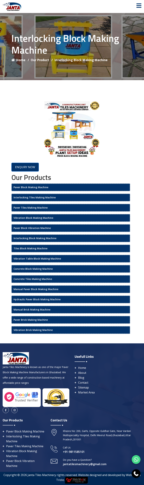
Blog (81, 378)
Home (22, 60)
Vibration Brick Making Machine (33, 330)
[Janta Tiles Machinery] (12, 6)
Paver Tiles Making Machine (31, 207)
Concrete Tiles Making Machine (33, 279)
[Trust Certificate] (56, 397)
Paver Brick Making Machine (31, 319)
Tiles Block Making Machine (30, 248)
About (82, 373)
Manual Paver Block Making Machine (36, 289)
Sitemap (83, 387)
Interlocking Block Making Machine (80, 60)
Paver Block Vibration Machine (32, 228)
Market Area (86, 392)
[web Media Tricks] (76, 480)
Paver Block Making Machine (31, 187)
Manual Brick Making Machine (32, 309)
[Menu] (138, 5)
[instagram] (14, 410)
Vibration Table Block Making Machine (37, 258)
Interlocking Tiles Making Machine (35, 197)
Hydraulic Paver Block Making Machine (37, 299)
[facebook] (6, 410)
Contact (83, 382)
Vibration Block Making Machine (33, 217)
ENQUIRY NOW (25, 167)
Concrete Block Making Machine (33, 268)
